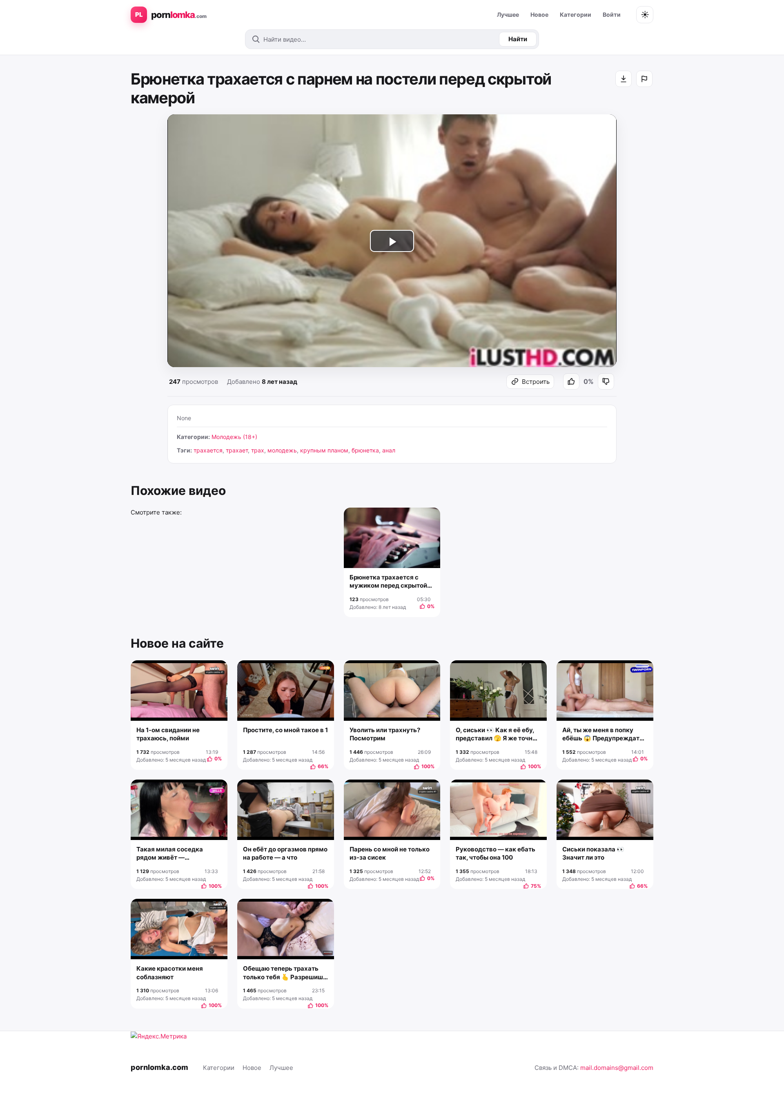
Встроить (536, 381)
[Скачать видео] (623, 79)
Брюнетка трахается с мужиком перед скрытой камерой (388, 581)
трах (257, 450)
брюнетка (365, 450)
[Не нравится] (606, 381)
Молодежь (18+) (234, 436)
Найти (517, 39)
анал (388, 450)
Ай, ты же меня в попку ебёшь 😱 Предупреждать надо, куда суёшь (602, 734)
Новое (539, 14)
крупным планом (324, 450)
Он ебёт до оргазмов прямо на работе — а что (285, 853)
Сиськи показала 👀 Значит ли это (593, 853)
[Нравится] (571, 381)
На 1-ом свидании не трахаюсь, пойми (168, 734)
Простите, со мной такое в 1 (285, 730)
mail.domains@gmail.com (616, 1068)
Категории (575, 14)
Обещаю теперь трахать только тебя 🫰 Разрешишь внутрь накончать (285, 973)
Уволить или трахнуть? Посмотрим (385, 734)
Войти (612, 14)
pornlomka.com (159, 1067)
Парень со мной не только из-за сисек (390, 853)
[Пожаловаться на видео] (644, 79)
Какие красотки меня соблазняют (169, 972)
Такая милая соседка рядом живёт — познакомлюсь (169, 853)
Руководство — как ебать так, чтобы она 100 (495, 853)
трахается (208, 450)
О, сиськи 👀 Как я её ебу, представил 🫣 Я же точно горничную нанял (496, 734)
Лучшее (508, 14)
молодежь (282, 450)
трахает (237, 450)
